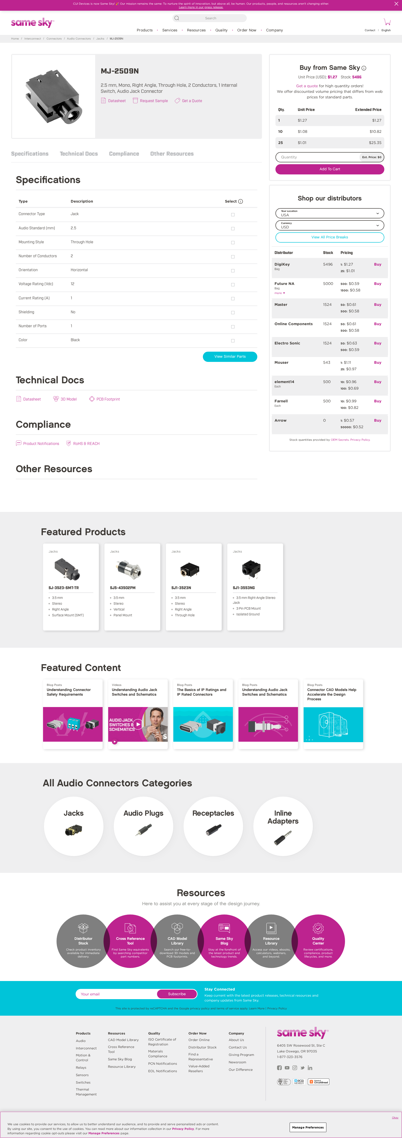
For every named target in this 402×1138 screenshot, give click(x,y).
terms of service (228, 1008)
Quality (221, 30)
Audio (81, 1041)
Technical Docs (79, 153)
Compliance (124, 153)
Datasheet (117, 100)
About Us (236, 1040)
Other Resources (172, 153)
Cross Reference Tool (121, 1049)
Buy (378, 264)
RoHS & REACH (86, 443)
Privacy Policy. (360, 439)
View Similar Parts (230, 356)
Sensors (82, 1075)
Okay (395, 1117)
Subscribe (177, 994)
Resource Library (122, 1066)
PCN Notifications (162, 1063)
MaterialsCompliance (157, 1053)
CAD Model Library (123, 1040)
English (386, 30)
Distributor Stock (202, 1047)
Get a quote (307, 86)
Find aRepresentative (200, 1056)
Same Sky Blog (120, 1059)
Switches (83, 1082)
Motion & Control (83, 1057)
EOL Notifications (162, 1071)
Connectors (54, 38)
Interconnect (32, 38)
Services (170, 30)
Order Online (199, 1040)
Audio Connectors (79, 38)
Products (145, 30)
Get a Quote (192, 100)
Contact (370, 30)
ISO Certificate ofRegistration (162, 1042)
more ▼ (280, 293)
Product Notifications (41, 443)
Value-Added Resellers (198, 1068)
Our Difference (241, 1069)
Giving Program (241, 1055)
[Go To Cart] (386, 23)
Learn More (257, 1008)
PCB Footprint (108, 399)
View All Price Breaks (330, 237)
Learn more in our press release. (201, 7)
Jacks (100, 38)
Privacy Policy (277, 1008)
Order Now (246, 30)
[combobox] (209, 18)
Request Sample (154, 100)
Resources (196, 30)
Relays (81, 1067)
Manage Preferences (104, 1133)
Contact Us (238, 1047)
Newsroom (237, 1062)
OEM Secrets (340, 439)
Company (274, 30)
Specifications (30, 153)
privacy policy (200, 1008)
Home (15, 38)
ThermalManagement (86, 1092)
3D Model (69, 399)
